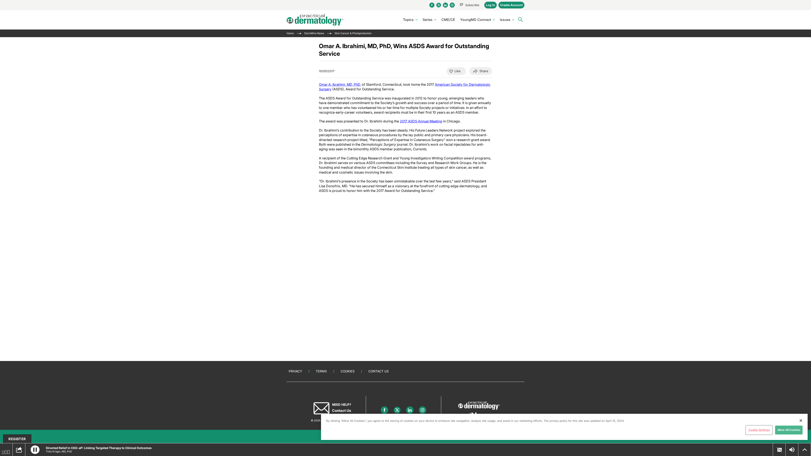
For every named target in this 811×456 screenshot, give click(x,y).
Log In (490, 5)
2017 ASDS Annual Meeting (421, 121)
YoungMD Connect (475, 20)
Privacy (295, 371)
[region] (564, 427)
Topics (408, 20)
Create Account (511, 5)
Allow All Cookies (788, 430)
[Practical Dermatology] (315, 20)
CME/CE (448, 20)
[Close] (801, 420)
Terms (321, 371)
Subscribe (472, 5)
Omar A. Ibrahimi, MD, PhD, (340, 84)
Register (17, 439)
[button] (35, 449)
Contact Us (378, 371)
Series (428, 20)
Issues (505, 20)
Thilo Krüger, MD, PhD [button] (59, 451)
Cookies (348, 371)
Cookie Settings (759, 430)
